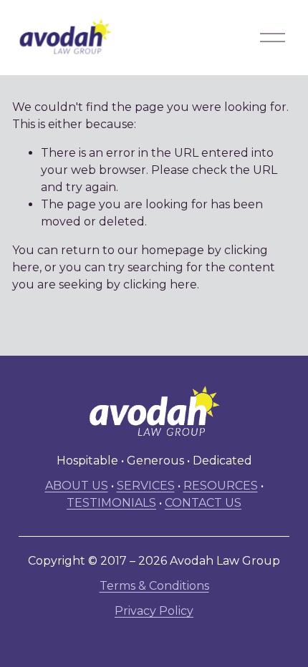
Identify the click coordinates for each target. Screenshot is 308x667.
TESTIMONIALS (111, 503)
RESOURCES (220, 485)
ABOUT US (76, 485)
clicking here (160, 284)
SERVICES (146, 485)
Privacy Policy (154, 611)
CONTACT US (203, 503)
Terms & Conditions (154, 586)
